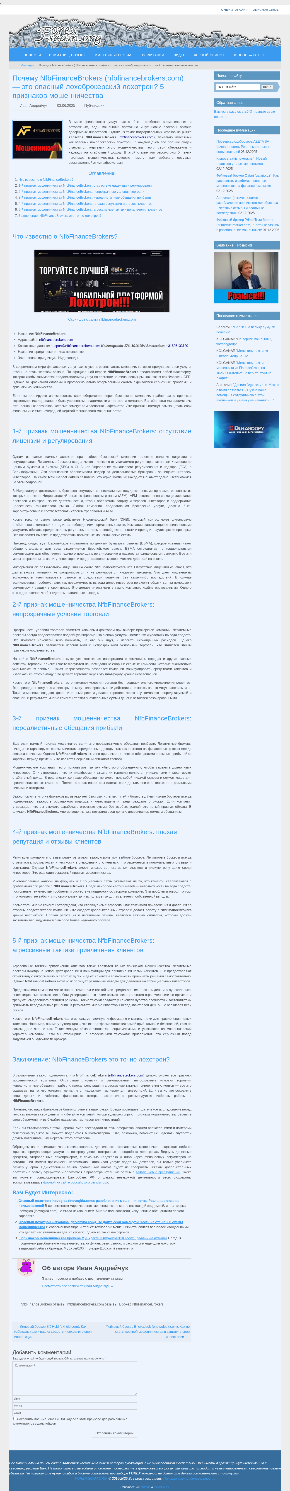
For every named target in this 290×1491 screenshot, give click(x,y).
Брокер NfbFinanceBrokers (141, 1304)
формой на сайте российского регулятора (75, 1182)
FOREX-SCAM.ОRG (91, 1478)
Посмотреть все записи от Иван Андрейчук (78, 1286)
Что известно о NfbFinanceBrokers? (46, 179)
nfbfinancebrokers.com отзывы (92, 1304)
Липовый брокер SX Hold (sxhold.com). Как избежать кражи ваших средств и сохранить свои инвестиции (53, 1332)
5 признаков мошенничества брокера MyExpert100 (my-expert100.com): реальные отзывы (93, 1238)
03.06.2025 (66, 105)
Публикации (26, 65)
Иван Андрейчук (33, 105)
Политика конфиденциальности (189, 1478)
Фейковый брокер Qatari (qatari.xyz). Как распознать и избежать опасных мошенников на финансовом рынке (247, 180)
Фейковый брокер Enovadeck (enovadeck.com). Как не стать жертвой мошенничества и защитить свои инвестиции (148, 1332)
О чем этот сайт (234, 9)
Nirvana (145, 1487)
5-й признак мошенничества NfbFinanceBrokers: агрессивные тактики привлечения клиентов (90, 209)
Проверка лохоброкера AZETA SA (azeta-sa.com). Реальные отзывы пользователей (242, 146)
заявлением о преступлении (158, 1172)
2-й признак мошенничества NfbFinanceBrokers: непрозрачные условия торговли (81, 191)
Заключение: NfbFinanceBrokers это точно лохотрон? (60, 215)
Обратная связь (266, 9)
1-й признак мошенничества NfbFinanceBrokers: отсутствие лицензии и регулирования (86, 185)
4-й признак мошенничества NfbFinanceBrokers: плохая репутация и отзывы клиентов (85, 203)
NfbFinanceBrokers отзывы (43, 1304)
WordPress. (162, 1487)
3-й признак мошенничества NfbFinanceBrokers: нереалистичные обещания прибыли (85, 197)
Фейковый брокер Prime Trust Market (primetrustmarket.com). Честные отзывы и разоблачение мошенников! (248, 225)
